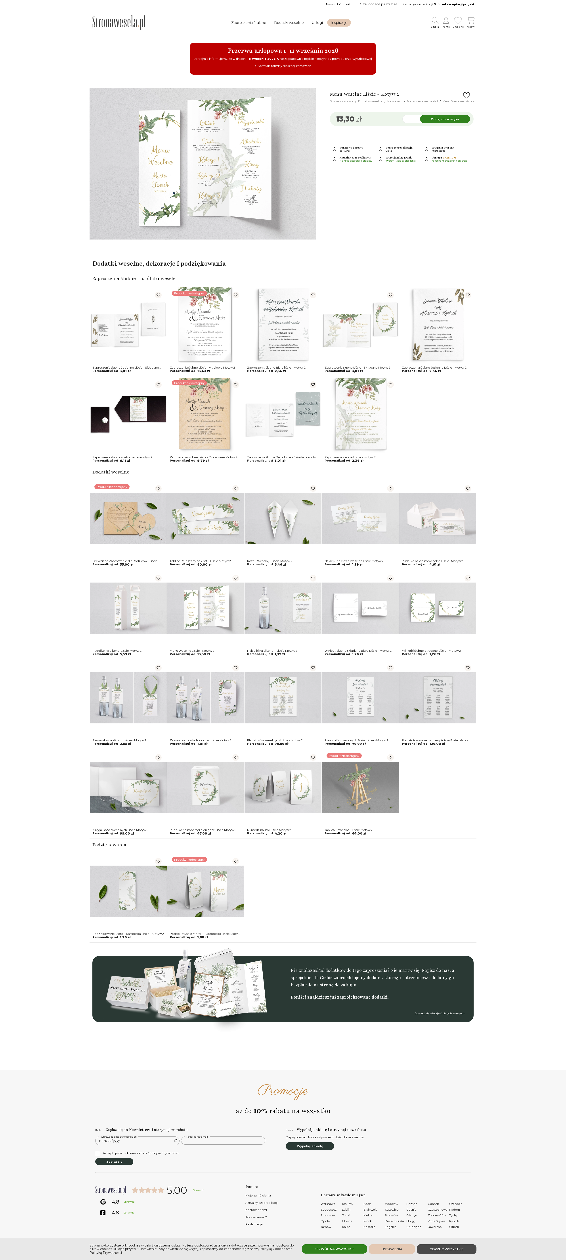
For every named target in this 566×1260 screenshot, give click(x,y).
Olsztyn (411, 1215)
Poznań (411, 1204)
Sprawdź (198, 1190)
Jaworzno (435, 1227)
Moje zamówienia (258, 1195)
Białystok (370, 1209)
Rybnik (454, 1221)
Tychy (453, 1215)
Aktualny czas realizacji (261, 1202)
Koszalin (369, 1227)
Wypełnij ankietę (310, 1146)
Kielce (368, 1215)
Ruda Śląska (436, 1221)
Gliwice (347, 1221)
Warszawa (328, 1204)
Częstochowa (437, 1209)
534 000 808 (372, 4)
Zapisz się (114, 1161)
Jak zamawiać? (256, 1217)
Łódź (367, 1204)
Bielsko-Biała (394, 1221)
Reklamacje (254, 1224)
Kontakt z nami (256, 1210)
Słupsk (454, 1227)
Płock (367, 1221)
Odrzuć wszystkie (447, 1249)
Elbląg (410, 1221)
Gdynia (411, 1209)
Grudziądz (413, 1227)
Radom (454, 1209)
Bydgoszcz (329, 1209)
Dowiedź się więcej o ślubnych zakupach (440, 1013)
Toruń (346, 1215)
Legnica (390, 1227)
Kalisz (346, 1227)
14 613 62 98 (390, 4)
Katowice (392, 1209)
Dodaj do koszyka (445, 119)
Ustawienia (392, 1249)
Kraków (347, 1204)
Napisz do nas (435, 970)
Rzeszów (391, 1215)
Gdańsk (433, 1204)
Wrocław (391, 1204)
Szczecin (455, 1204)
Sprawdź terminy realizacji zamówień (284, 66)
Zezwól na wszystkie (334, 1249)
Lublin (346, 1209)
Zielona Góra (437, 1215)
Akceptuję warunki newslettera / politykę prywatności (141, 1153)
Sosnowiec (329, 1215)
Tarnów (326, 1227)
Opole (325, 1221)
